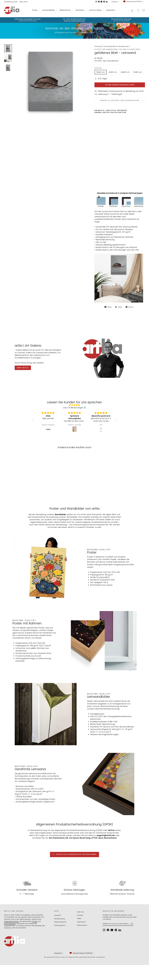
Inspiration (110, 10)
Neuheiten (80, 10)
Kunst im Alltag (95, 10)
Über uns (80, 912)
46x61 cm (125, 72)
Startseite (98, 46)
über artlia (23, 368)
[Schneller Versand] (27, 883)
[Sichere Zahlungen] (74, 883)
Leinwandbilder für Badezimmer (116, 46)
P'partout (126, 206)
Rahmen (113, 206)
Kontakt (80, 915)
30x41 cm (100, 72)
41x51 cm (113, 72)
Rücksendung (59, 919)
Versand (57, 915)
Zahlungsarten (59, 925)
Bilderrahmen (65, 10)
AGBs (79, 918)
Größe (98, 68)
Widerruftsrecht (60, 922)
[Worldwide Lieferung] (122, 883)
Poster (35, 10)
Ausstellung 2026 (10, 2)
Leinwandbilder (48, 10)
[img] (74, 405)
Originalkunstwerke (11, 921)
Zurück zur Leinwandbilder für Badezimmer (75, 854)
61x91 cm (137, 72)
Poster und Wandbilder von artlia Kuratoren (117, 49)
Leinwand (138, 206)
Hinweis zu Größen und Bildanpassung (119, 100)
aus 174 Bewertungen (73, 407)
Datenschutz (82, 925)
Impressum (81, 922)
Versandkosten (112, 61)
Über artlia (23, 2)
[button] (33, 419)
